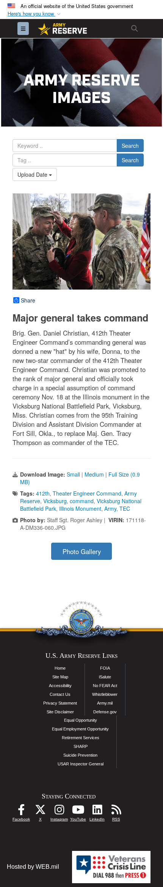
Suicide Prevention (80, 755)
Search (130, 145)
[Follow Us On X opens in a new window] (40, 811)
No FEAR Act (105, 685)
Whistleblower (105, 694)
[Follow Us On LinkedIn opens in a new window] (97, 811)
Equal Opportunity (80, 720)
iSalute (105, 677)
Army (110, 508)
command (82, 501)
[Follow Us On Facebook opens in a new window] (21, 811)
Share (28, 300)
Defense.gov (105, 712)
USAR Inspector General (80, 764)
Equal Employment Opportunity (80, 729)
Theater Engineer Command (87, 493)
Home (60, 668)
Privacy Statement (60, 703)
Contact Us (60, 694)
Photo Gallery (82, 551)
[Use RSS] (116, 811)
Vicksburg (55, 501)
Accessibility (60, 685)
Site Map (60, 677)
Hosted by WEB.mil (33, 866)
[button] (35, 14)
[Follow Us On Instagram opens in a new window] (59, 811)
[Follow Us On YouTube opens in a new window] (78, 811)
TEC (124, 508)
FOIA (105, 668)
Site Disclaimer (60, 712)
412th (43, 493)
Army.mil (105, 703)
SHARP (81, 746)
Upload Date (33, 174)
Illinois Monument (80, 508)
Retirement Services (80, 737)
